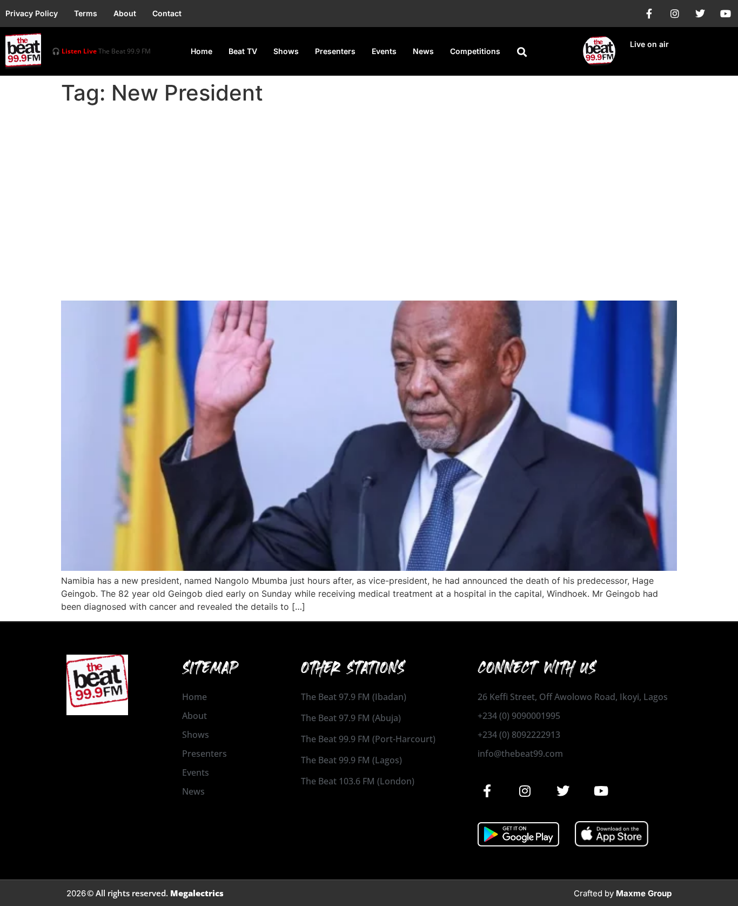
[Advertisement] (369, 190)
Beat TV (243, 51)
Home (201, 51)
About (124, 13)
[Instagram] (675, 13)
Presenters (335, 51)
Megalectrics (197, 893)
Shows (286, 51)
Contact (167, 13)
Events (384, 51)
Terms (85, 13)
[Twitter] (700, 13)
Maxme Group (644, 893)
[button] (521, 51)
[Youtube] (725, 13)
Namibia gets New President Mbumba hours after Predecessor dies (336, 281)
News (423, 51)
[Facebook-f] (649, 13)
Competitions (475, 51)
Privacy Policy (31, 13)
